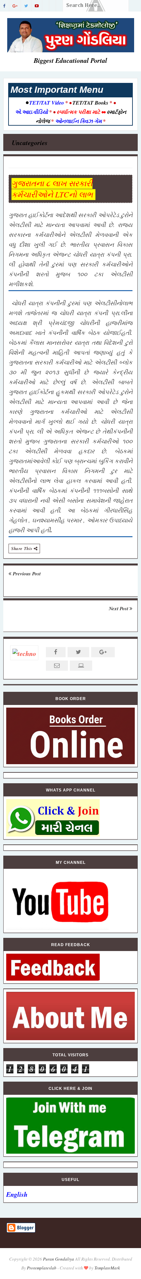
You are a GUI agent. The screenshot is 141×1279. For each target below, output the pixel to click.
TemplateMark (107, 1268)
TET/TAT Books (90, 102)
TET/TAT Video (46, 102)
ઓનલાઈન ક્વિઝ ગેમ (79, 121)
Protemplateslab (41, 1268)
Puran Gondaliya (58, 1259)
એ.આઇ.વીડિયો (32, 111)
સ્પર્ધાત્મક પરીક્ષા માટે (78, 111)
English (17, 1194)
